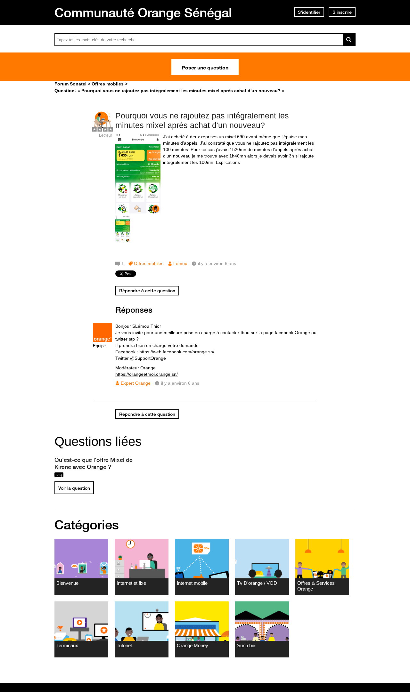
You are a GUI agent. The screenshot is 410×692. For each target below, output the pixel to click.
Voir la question (74, 488)
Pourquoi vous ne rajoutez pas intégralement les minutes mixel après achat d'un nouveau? (202, 120)
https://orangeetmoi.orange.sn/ (146, 374)
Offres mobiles (148, 263)
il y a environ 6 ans (180, 383)
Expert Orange (136, 383)
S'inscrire (342, 12)
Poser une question (205, 67)
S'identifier (309, 12)
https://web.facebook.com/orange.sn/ (176, 351)
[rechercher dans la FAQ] (349, 39)
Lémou (180, 263)
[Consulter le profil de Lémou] (102, 128)
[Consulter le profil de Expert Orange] (102, 340)
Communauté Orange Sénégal (143, 12)
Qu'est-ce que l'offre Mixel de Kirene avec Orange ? (93, 463)
